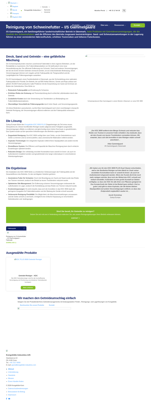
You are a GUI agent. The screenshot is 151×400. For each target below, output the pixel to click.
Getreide (45, 7)
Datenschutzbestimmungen (18, 388)
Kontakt (137, 25)
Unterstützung (13, 372)
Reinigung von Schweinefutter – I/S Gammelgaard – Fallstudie (16, 238)
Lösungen (90, 25)
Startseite (47, 10)
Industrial (47, 12)
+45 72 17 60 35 (114, 10)
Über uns (104, 25)
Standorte (11, 375)
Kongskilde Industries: (32, 10)
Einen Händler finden (16, 381)
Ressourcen (119, 25)
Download (10, 242)
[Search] (124, 10)
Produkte (76, 25)
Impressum (12, 395)
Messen (11, 378)
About (11, 369)
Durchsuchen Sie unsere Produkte (32, 305)
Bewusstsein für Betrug (16, 392)
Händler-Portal (100, 10)
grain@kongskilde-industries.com (24, 365)
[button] (13, 3)
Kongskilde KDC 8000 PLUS (35, 124)
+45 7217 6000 (14, 362)
